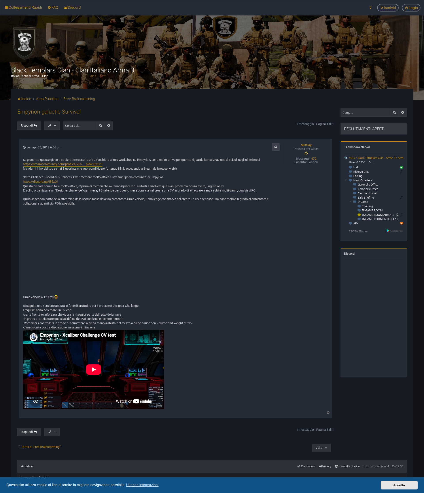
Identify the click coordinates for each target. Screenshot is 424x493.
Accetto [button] (399, 485)
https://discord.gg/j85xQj (40, 181)
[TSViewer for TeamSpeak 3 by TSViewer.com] (356, 231)
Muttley (306, 145)
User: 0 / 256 (357, 162)
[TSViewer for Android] (395, 231)
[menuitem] (52, 7)
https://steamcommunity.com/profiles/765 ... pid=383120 (62, 164)
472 (313, 158)
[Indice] (24, 43)
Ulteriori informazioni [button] (142, 485)
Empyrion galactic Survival (49, 111)
